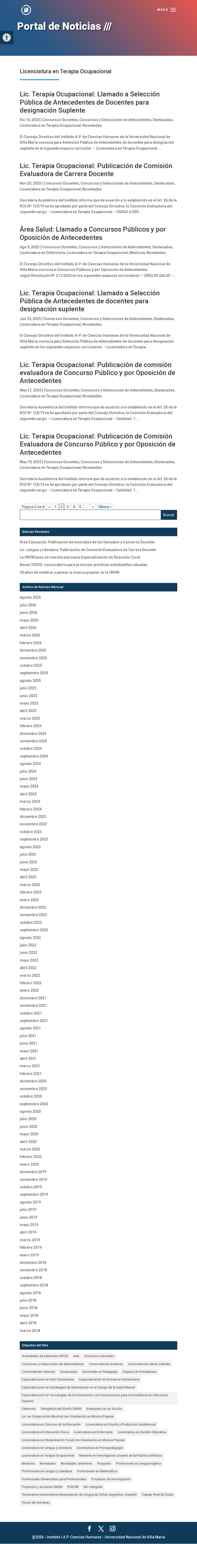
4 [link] (74, 507)
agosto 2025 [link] (30, 681)
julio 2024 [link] (28, 771)
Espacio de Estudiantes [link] (139, 1372)
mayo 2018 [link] (29, 1315)
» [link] (93, 507)
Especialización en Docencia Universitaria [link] (109, 1379)
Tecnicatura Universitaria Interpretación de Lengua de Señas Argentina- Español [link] (79, 1494)
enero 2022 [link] (29, 990)
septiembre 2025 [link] (34, 673)
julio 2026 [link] (28, 605)
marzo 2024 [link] (30, 801)
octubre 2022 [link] (31, 922)
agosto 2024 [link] (30, 764)
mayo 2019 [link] (29, 1225)
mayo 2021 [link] (29, 1051)
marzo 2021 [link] (30, 1066)
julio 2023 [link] (28, 854)
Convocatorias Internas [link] (38, 1372)
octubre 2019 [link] (31, 1187)
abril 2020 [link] (28, 1142)
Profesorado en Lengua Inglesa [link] (138, 1463)
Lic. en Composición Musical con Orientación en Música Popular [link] (68, 1416)
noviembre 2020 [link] (33, 1089)
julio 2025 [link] (28, 688)
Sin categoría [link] (92, 1487)
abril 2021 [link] (28, 1058)
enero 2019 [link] (29, 1255)
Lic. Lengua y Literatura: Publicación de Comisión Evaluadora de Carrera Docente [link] (88, 550)
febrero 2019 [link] (31, 1247)
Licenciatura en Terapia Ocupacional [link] (50, 125)
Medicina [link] (137, 253)
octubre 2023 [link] (31, 832)
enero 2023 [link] (29, 900)
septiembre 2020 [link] (34, 1104)
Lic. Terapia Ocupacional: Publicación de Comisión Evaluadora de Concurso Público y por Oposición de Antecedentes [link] (97, 444)
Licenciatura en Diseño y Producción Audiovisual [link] (121, 1424)
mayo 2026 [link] (29, 620)
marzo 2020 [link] (30, 1149)
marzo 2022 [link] (30, 975)
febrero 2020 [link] (31, 1157)
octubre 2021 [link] (31, 1013)
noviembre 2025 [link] (33, 658)
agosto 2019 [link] (30, 1202)
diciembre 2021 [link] (33, 998)
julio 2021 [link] (28, 1036)
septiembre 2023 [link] (34, 839)
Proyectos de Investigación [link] (111, 1479)
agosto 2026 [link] (30, 597)
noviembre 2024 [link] (33, 741)
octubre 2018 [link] (31, 1278)
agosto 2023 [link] (30, 847)
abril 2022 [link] (28, 968)
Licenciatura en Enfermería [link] (42, 253)
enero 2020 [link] (29, 1164)
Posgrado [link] (104, 1463)
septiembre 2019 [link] (34, 1194)
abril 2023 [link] (28, 877)
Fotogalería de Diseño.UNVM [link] (61, 1409)
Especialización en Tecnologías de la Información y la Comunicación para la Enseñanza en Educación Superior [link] (95, 1398)
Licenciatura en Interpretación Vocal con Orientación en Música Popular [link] (73, 1440)
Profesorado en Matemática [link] (97, 1471)
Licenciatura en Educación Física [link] (45, 1432)
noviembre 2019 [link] (33, 1179)
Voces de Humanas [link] (36, 1502)
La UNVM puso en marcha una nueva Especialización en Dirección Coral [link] (80, 557)
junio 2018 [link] (28, 1308)
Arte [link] (76, 1356)
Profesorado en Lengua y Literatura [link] (47, 1471)
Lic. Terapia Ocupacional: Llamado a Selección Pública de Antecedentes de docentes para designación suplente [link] (90, 301)
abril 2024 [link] (28, 794)
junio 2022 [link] (28, 953)
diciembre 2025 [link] (33, 650)
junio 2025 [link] (28, 696)
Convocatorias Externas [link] (106, 1364)
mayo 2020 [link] (29, 1134)
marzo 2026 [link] (30, 635)
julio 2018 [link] (28, 1300)
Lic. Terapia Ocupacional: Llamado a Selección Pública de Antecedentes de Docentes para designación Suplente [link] (90, 102)
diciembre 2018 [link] (33, 1262)
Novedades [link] (92, 125)
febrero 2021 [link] (31, 1074)
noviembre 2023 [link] (33, 824)
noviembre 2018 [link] (33, 1270)
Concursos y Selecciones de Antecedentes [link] (115, 120)
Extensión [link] (29, 1409)
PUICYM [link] (72, 1487)
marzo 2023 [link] (30, 885)
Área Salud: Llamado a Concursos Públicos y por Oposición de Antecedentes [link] (93, 233)
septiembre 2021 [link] (34, 1021)
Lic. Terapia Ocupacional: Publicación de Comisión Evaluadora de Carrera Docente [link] (96, 170)
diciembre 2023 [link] (33, 817)
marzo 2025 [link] (30, 718)
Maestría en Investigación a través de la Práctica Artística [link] (120, 1455)
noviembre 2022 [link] (33, 915)
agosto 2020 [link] (30, 1111)
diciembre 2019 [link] (33, 1172)
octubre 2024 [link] (31, 748)
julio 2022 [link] (28, 945)
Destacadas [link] (163, 120)
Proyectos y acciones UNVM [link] (42, 1487)
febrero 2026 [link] (31, 643)
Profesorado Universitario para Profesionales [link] (54, 1479)
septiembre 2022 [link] (34, 930)
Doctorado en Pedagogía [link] (100, 1372)
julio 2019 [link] (28, 1210)
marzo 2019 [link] (30, 1240)
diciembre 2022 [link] (33, 907)
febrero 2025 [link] (31, 726)
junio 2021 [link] (28, 1043)
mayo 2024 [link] (29, 786)
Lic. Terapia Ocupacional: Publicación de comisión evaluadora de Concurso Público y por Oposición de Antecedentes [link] (97, 373)
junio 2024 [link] (28, 779)
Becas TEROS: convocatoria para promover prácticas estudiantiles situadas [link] (83, 565)
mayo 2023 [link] (29, 869)
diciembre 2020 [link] (33, 1081)
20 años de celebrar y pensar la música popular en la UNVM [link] (69, 572)
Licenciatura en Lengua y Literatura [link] (47, 1448)
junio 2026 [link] (28, 612)
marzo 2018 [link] (30, 1331)
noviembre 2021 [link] (33, 1005)
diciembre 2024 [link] (33, 734)
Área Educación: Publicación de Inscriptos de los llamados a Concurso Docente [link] (87, 542)
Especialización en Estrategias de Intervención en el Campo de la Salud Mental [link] (78, 1387)
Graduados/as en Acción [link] (104, 1409)
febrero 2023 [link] (31, 892)
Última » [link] (105, 507)
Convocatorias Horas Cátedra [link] (149, 1364)
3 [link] (68, 507)
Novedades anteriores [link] (76, 1463)
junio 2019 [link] (28, 1217)
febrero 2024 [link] (31, 809)
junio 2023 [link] (28, 862)
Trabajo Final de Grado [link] (157, 1494)
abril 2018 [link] (28, 1323)
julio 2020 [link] (28, 1119)
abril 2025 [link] (28, 711)
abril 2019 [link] (28, 1232)
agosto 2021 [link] (30, 1028)
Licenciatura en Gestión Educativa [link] (141, 1432)
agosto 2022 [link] (30, 938)
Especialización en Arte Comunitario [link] (48, 1379)
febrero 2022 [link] (31, 983)
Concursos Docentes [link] (60, 120)
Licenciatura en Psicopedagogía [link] (100, 1448)
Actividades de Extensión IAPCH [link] (45, 1356)
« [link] (49, 507)
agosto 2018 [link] (30, 1293)
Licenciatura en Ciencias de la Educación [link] (51, 1424)
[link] (6, 37)
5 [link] (80, 507)
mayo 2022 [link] (29, 960)
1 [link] (55, 507)
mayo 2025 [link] (29, 703)
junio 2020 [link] (28, 1127)
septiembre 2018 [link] (34, 1285)
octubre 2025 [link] (31, 665)
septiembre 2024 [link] (34, 756)
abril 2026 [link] (28, 628)
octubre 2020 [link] (31, 1096)
